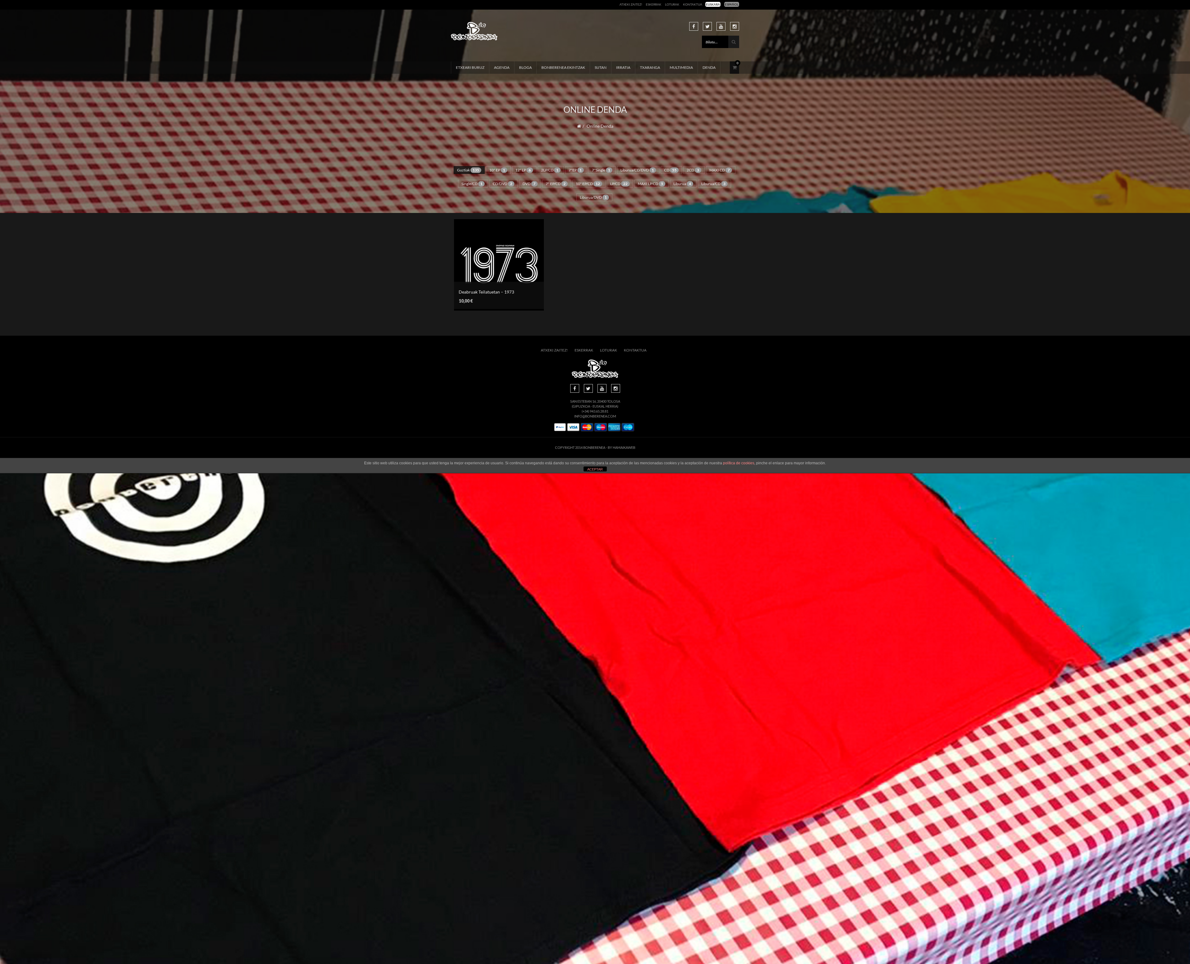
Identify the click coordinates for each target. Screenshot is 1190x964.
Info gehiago (494, 274)
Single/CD (472, 183)
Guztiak (468, 170)
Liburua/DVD (593, 197)
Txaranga (650, 67)
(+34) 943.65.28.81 (595, 411)
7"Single (601, 170)
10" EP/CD (588, 183)
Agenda (501, 67)
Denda (709, 67)
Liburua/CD (713, 183)
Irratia (623, 67)
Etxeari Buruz (470, 67)
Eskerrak (653, 4)
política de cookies (738, 463)
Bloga (525, 67)
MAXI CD (719, 170)
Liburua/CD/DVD (637, 170)
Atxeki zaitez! (630, 4)
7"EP (575, 170)
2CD (693, 170)
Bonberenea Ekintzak (563, 67)
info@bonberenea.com (595, 416)
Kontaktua (692, 4)
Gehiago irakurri (494, 261)
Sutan (600, 67)
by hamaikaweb (621, 447)
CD (670, 170)
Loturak (672, 4)
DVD (529, 183)
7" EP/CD (556, 183)
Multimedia (681, 67)
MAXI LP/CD (650, 183)
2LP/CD (549, 170)
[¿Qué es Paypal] (560, 427)
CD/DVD (502, 183)
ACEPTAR (595, 469)
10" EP (497, 170)
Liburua (682, 183)
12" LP (523, 170)
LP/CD (619, 183)
